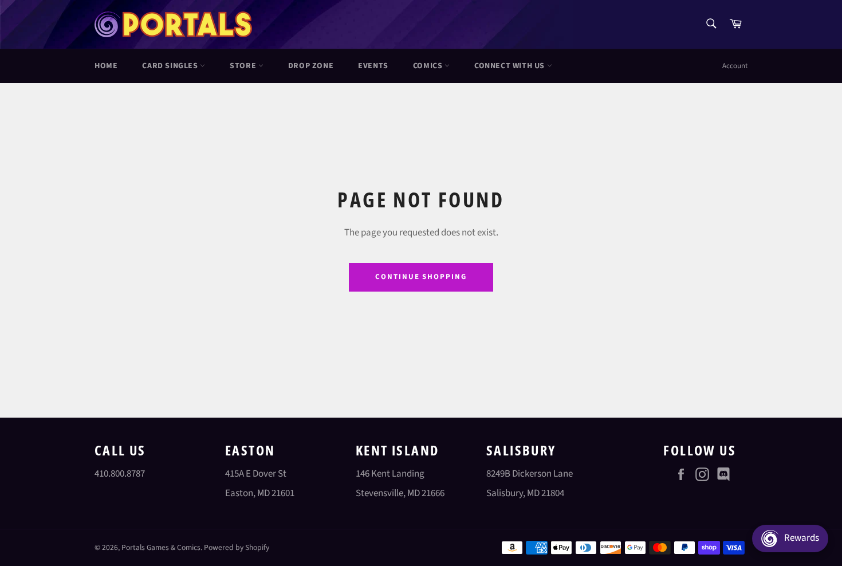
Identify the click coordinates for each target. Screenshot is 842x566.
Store (244, 66)
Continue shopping (421, 277)
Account (734, 66)
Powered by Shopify (236, 547)
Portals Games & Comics (160, 547)
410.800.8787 (120, 474)
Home (106, 66)
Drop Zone (310, 66)
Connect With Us (510, 66)
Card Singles (171, 66)
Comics (428, 66)
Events (373, 66)
